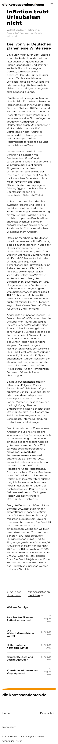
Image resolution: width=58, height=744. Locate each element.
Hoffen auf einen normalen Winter (17, 646)
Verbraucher (27, 33)
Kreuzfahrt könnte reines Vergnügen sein (22, 671)
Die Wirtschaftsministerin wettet (20, 633)
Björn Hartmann (28, 30)
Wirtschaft (12, 36)
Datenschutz (48, 713)
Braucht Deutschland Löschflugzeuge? (20, 658)
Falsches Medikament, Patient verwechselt (20, 618)
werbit (19, 741)
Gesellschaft (13, 33)
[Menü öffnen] (52, 4)
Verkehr (38, 33)
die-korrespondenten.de (24, 695)
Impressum (9, 727)
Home (6, 713)
